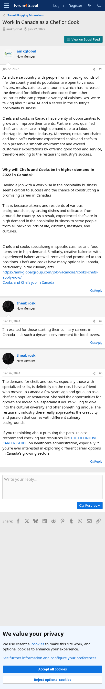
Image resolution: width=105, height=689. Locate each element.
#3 (101, 373)
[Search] (99, 5)
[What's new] (89, 5)
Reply (98, 290)
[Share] (94, 69)
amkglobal (14, 29)
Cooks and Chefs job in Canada (28, 282)
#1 (101, 69)
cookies (38, 643)
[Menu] (6, 5)
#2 (101, 321)
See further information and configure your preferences (49, 657)
